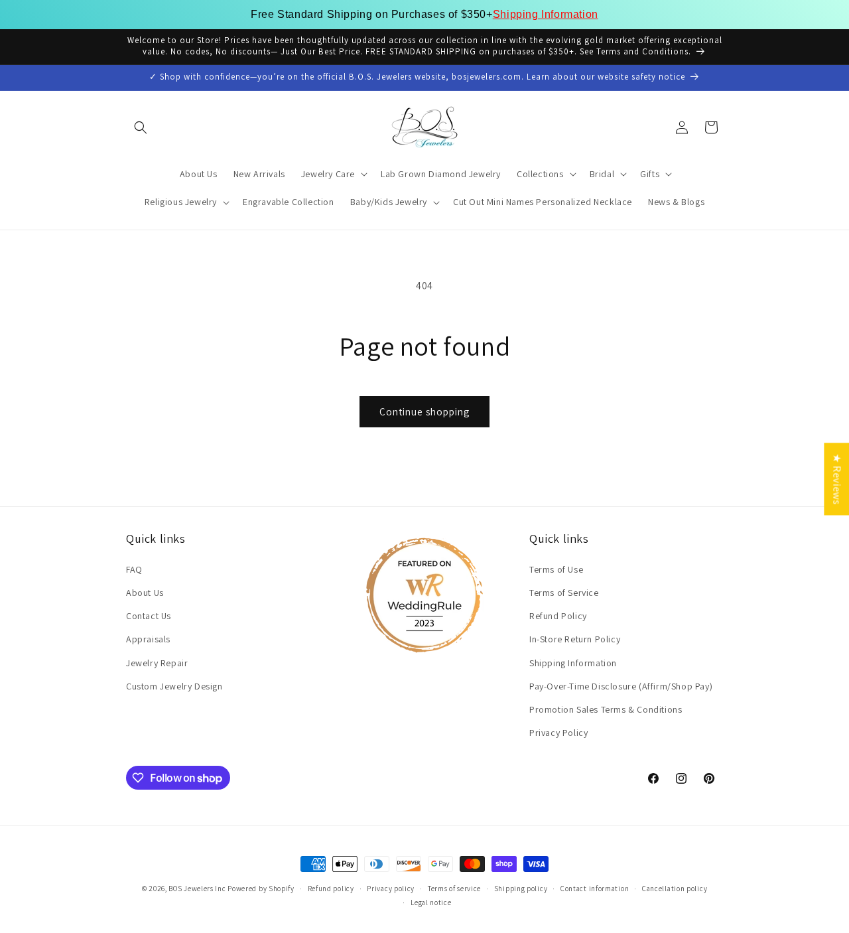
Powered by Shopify (261, 888)
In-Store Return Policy (574, 639)
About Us (145, 593)
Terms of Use (556, 569)
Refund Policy (558, 616)
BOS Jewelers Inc (197, 888)
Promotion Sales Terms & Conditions (605, 709)
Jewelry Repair (157, 662)
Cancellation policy (674, 888)
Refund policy (331, 888)
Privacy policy (391, 888)
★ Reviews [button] (837, 478)
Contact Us (148, 616)
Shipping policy (521, 888)
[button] (140, 127)
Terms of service (454, 888)
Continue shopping (424, 411)
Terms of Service (564, 593)
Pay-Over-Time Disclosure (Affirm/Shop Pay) (620, 686)
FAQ (134, 569)
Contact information (594, 888)
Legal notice (431, 901)
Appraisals (148, 639)
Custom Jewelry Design (174, 686)
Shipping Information (545, 14)
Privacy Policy (558, 733)
